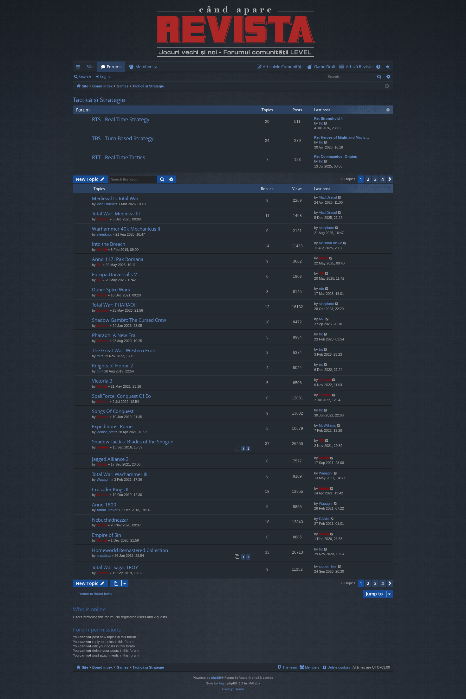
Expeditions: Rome (112, 426)
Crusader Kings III (111, 489)
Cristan (103, 219)
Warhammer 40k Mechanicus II (126, 229)
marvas (103, 447)
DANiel (324, 519)
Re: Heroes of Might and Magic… (341, 137)
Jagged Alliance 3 (110, 459)
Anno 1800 (104, 504)
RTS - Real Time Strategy (120, 119)
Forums (114, 66)
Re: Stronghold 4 (328, 118)
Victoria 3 (102, 381)
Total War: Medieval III (116, 213)
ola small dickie (330, 243)
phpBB (216, 677)
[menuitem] (281, 66)
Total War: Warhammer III (119, 474)
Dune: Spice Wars (111, 289)
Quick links (79, 68)
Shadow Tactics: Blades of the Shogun (132, 441)
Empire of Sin (106, 535)
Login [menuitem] (389, 68)
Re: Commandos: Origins (335, 156)
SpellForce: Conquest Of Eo (121, 396)
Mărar (323, 258)
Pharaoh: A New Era (113, 335)
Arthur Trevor (107, 510)
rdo (321, 288)
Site (90, 66)
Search (85, 76)
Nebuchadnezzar (110, 520)
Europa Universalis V (114, 274)
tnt (321, 123)
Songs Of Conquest (112, 411)
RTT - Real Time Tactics (118, 157)
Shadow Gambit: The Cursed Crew (129, 320)
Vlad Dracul (105, 204)
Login (105, 76)
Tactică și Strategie (99, 100)
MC (321, 319)
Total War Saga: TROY (115, 567)
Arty (221, 683)
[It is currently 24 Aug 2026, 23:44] (387, 86)
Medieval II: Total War (115, 198)
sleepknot (104, 234)
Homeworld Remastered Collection (130, 550)
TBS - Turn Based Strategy (122, 138)
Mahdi (102, 249)
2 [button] (368, 179)
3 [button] (375, 179)
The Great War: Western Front (124, 350)
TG (99, 265)
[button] (390, 179)
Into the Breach (108, 244)
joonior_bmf (105, 432)
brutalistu (104, 555)
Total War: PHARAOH (115, 305)
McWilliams (327, 425)
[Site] (233, 30)
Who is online (89, 609)
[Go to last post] (83, 124)
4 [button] (382, 179)
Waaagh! (103, 479)
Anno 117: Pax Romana (117, 259)
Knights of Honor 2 (112, 365)
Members (144, 66)
